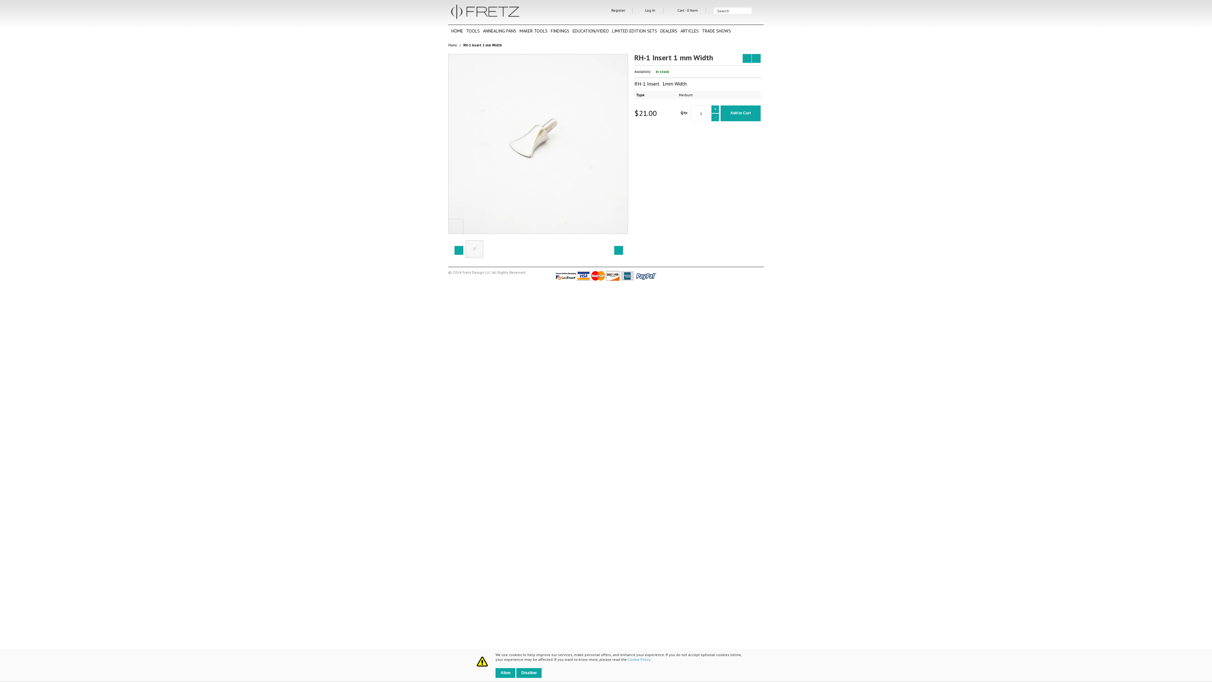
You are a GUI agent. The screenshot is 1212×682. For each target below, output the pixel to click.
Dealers (668, 31)
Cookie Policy (639, 659)
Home (457, 31)
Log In (650, 10)
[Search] (757, 10)
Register (618, 10)
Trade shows (716, 31)
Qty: (684, 112)
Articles (689, 31)
